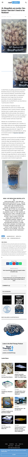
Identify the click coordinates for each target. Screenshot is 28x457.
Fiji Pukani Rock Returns (7, 377)
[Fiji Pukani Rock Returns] (7, 368)
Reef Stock (10, 445)
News (8, 238)
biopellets (4, 238)
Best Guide (17, 445)
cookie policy (4, 451)
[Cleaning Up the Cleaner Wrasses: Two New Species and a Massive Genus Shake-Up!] (21, 420)
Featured (3, 375)
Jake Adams (3, 16)
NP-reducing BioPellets (15, 238)
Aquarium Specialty (18, 132)
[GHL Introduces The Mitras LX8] (7, 420)
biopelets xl (18, 236)
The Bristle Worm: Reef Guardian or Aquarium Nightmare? (20, 393)
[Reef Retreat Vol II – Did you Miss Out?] (21, 401)
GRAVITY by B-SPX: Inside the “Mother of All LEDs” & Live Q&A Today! (20, 376)
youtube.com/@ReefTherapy (9, 352)
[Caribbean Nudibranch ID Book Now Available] (7, 402)
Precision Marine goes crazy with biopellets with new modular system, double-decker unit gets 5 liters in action (14, 279)
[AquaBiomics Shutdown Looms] (7, 384)
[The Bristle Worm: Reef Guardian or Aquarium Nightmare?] (21, 384)
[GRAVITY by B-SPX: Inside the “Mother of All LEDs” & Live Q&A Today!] (21, 367)
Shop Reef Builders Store (14, 447)
